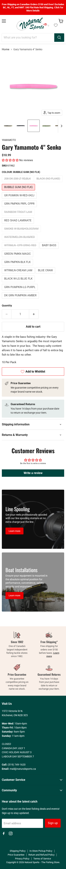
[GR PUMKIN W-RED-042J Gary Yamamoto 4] (46, 126)
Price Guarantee (16, 854)
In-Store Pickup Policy (41, 850)
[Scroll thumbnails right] (61, 126)
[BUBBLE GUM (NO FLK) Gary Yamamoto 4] (33, 126)
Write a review (33, 473)
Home (5, 49)
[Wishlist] (55, 25)
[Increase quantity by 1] (33, 314)
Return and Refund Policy (41, 854)
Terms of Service (42, 858)
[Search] (59, 37)
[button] (10, 160)
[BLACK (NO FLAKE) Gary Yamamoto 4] (21, 126)
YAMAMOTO (9, 139)
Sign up (53, 823)
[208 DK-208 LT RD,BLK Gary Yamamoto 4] (8, 126)
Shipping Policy (17, 850)
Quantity (7, 305)
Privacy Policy (22, 858)
